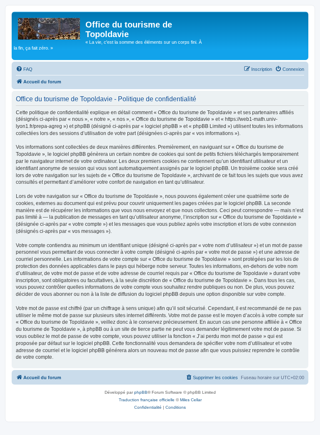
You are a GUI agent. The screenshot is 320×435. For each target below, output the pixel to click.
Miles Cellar (191, 400)
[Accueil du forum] (49, 27)
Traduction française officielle (147, 400)
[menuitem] (24, 69)
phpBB (141, 392)
